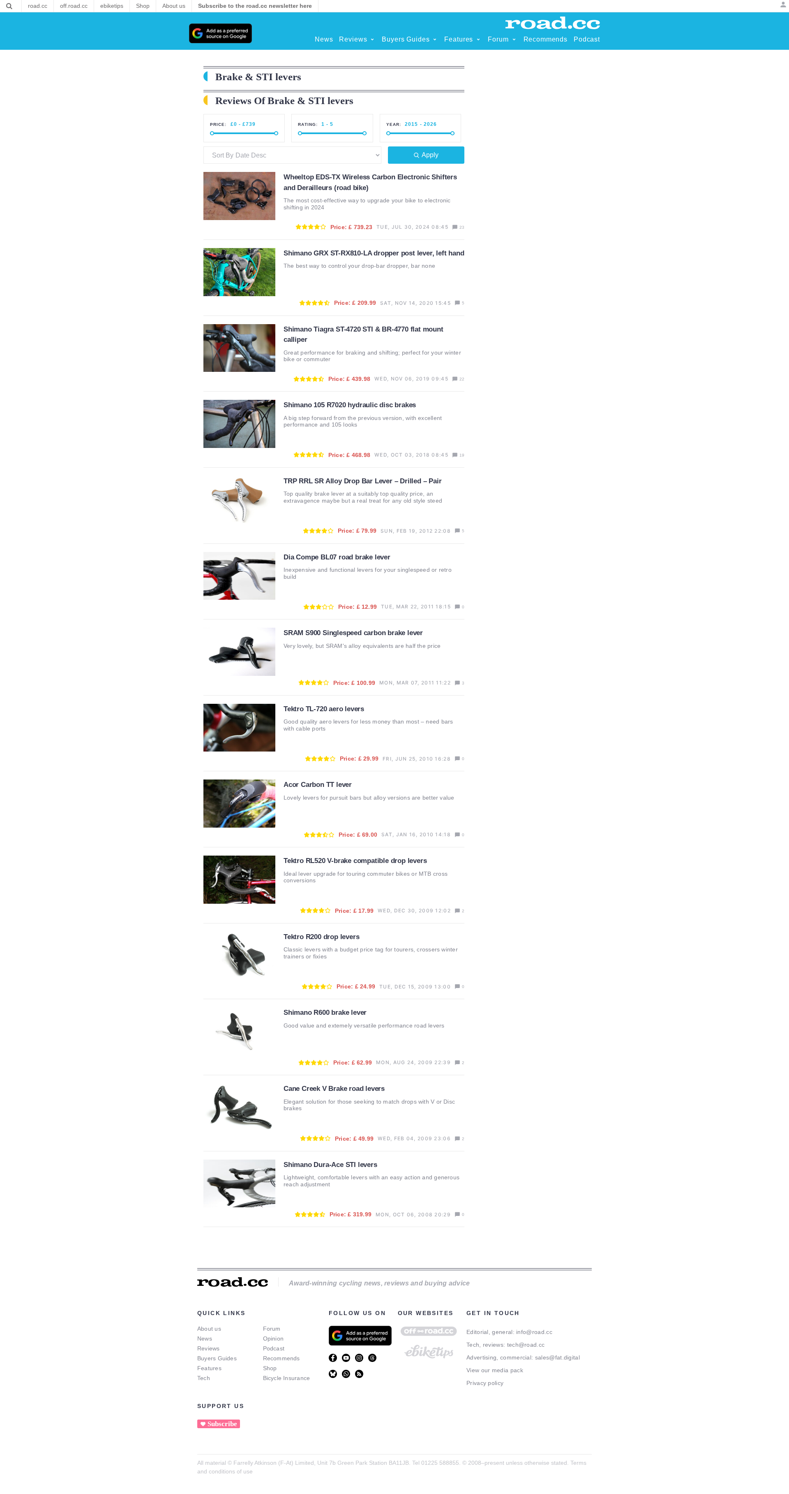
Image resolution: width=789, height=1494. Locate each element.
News (204, 1338)
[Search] (9, 6)
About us (209, 1328)
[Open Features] (478, 39)
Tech (203, 1378)
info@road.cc (534, 1332)
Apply (430, 154)
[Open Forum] (514, 39)
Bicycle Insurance (286, 1378)
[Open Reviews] (372, 39)
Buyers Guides (217, 1358)
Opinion (273, 1338)
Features (209, 1368)
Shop (270, 1368)
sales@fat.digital (557, 1357)
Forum (272, 1328)
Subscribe (222, 1424)
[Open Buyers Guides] (434, 39)
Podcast (274, 1348)
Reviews (208, 1348)
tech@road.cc (526, 1344)
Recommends (281, 1358)
